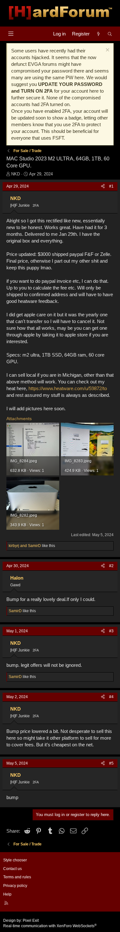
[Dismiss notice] (106, 50)
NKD (15, 174)
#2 (111, 566)
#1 (111, 186)
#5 (111, 763)
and (25, 545)
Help (7, 894)
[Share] (103, 186)
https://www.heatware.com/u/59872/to (67, 388)
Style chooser (15, 860)
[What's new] (98, 34)
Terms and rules (17, 877)
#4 (111, 697)
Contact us (12, 869)
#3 (111, 631)
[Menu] (10, 33)
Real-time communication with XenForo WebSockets (50, 926)
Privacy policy (15, 885)
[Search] (110, 34)
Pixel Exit (31, 920)
